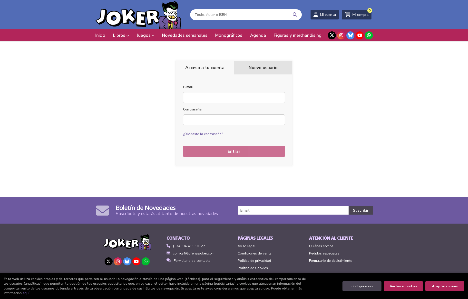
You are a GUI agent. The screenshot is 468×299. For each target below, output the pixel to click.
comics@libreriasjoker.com (193, 253)
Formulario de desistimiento (330, 260)
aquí (26, 292)
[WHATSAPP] (369, 35)
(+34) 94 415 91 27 (189, 246)
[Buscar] (295, 14)
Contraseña (192, 109)
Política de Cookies (253, 267)
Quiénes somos (321, 246)
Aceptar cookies (445, 286)
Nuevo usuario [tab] (263, 68)
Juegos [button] (144, 35)
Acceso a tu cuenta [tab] (204, 68)
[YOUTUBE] (360, 35)
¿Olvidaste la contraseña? (203, 134)
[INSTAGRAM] (341, 35)
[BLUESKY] (350, 35)
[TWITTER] (332, 35)
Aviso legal (246, 246)
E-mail (188, 87)
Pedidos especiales (324, 253)
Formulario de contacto (192, 260)
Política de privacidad (254, 260)
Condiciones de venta (255, 253)
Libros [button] (120, 35)
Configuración (362, 286)
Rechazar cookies (403, 286)
